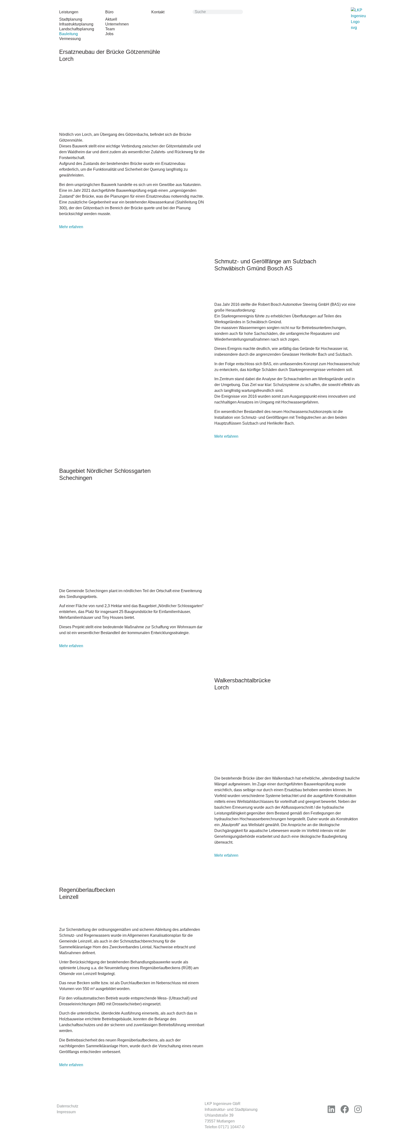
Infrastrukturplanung (76, 24)
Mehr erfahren (71, 227)
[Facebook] (345, 1109)
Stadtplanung (70, 19)
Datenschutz (67, 1106)
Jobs (109, 34)
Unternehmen (117, 24)
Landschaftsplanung (76, 29)
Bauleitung (68, 34)
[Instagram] (358, 1109)
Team (110, 29)
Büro (109, 12)
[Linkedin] (331, 1109)
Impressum (66, 1112)
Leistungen (68, 12)
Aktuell (111, 19)
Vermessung (70, 39)
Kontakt (157, 12)
